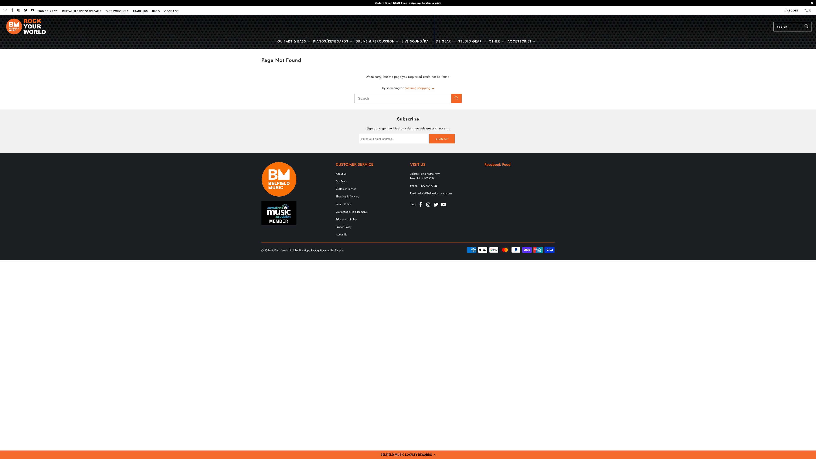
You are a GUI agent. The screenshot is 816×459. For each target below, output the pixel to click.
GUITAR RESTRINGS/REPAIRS (81, 11)
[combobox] (793, 26)
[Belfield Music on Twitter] (25, 10)
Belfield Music (279, 250)
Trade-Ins (140, 11)
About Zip (341, 234)
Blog (156, 11)
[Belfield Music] (26, 26)
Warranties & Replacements (351, 212)
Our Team (341, 181)
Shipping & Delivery (347, 196)
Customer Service (346, 189)
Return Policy (343, 204)
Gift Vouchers (117, 11)
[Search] (806, 26)
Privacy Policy (343, 227)
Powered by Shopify (332, 250)
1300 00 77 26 (47, 11)
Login (793, 10)
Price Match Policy (346, 219)
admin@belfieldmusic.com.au (435, 193)
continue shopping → (420, 88)
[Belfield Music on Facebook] (12, 10)
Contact (171, 11)
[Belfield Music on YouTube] (32, 10)
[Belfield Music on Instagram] (19, 10)
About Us (341, 174)
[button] (408, 454)
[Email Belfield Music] (5, 10)
